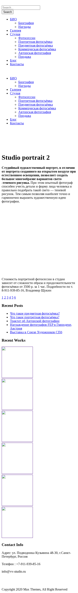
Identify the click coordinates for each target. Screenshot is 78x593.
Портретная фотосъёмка (35, 41)
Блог (13, 60)
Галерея (15, 30)
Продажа (24, 56)
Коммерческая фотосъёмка (37, 49)
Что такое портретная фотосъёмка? (34, 317)
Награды (24, 26)
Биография (26, 23)
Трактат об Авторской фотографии (34, 321)
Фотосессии (26, 38)
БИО (13, 19)
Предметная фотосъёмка (35, 45)
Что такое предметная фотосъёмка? (35, 313)
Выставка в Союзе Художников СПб (36, 332)
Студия (15, 34)
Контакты (17, 64)
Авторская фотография (34, 53)
